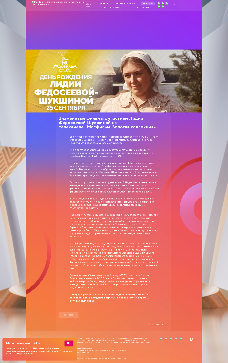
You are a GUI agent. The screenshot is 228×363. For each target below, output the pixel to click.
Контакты (143, 7)
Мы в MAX (88, 5)
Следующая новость (158, 324)
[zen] (159, 3)
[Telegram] (159, 7)
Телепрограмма (125, 3)
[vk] (163, 3)
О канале (102, 3)
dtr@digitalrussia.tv (83, 352)
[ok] (167, 3)
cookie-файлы (36, 348)
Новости (148, 3)
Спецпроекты (111, 7)
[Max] (163, 7)
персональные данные (18, 351)
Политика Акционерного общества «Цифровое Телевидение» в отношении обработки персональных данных (82, 358)
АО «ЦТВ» (11, 348)
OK (69, 343)
